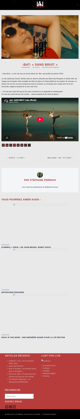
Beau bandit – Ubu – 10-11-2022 (59, 158)
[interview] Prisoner (12, 292)
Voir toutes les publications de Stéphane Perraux (40, 187)
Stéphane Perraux (52, 67)
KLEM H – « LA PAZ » (17, 158)
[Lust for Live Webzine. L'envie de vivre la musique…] (40, 5)
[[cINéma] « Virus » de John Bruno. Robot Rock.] (40, 223)
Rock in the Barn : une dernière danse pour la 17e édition (33, 337)
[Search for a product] (78, 5)
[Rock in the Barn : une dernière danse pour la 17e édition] (40, 313)
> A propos (45, 368)
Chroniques (25, 67)
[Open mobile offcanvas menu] (14, 1)
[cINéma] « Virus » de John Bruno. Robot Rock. (26, 247)
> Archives (45, 376)
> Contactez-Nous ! (48, 365)
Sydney (54, 414)
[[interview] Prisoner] (40, 268)
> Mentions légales (48, 373)
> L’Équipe (45, 371)
